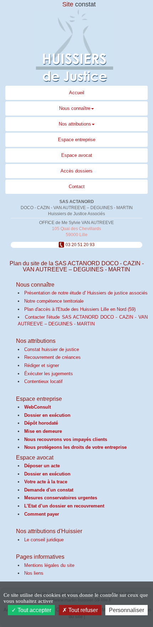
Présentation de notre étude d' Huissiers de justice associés (86, 293)
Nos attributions (75, 124)
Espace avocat (76, 155)
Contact (77, 186)
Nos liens (33, 573)
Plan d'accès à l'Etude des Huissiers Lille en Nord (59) (80, 309)
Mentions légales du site (49, 565)
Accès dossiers (76, 171)
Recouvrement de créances (52, 357)
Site (79, 4)
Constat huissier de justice (51, 349)
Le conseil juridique (44, 539)
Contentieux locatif (43, 381)
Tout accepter (33, 610)
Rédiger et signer (41, 365)
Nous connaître (74, 108)
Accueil (76, 92)
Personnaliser (126, 610)
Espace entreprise (76, 139)
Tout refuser (82, 610)
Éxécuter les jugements (48, 373)
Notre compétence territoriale (54, 301)
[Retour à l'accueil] (76, 46)
